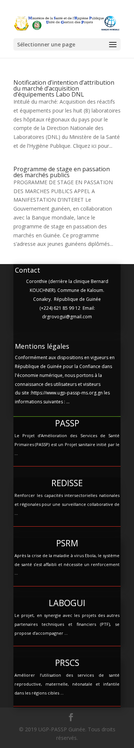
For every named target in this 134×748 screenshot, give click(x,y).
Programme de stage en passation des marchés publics (61, 172)
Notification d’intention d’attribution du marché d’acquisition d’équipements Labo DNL (63, 88)
